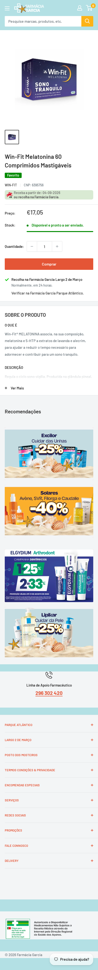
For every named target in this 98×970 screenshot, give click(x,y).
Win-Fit (11, 185)
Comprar (49, 264)
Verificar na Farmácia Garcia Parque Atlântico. (47, 293)
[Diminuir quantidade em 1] (32, 246)
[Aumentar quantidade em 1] (57, 246)
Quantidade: (14, 246)
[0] (89, 8)
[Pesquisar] (87, 21)
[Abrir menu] (7, 8)
